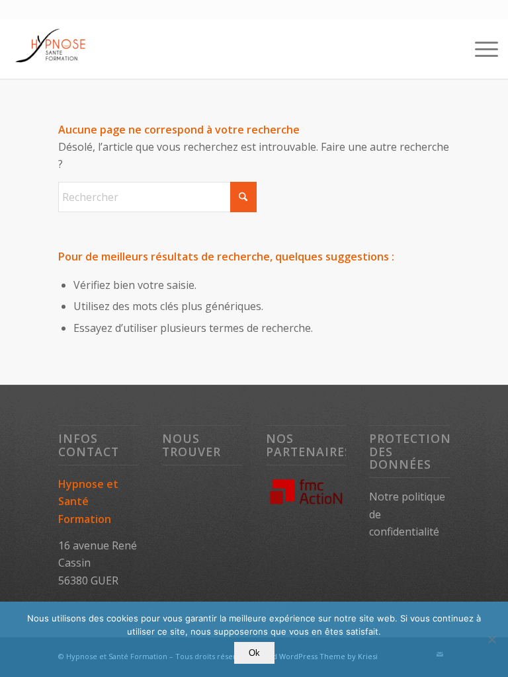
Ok (254, 653)
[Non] (491, 639)
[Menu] (480, 49)
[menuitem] (480, 49)
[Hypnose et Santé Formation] (51, 49)
